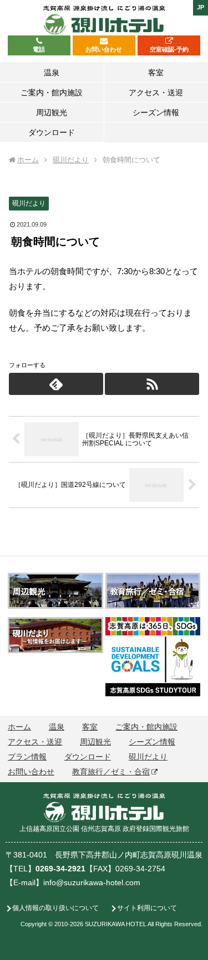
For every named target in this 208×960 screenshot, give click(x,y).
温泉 (56, 726)
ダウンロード (87, 756)
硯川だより (28, 203)
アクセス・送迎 (35, 741)
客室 (90, 726)
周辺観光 (95, 741)
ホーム (19, 726)
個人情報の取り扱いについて (55, 908)
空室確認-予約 (169, 49)
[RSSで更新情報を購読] (152, 384)
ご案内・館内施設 (146, 726)
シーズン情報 (152, 741)
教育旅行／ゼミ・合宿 (111, 771)
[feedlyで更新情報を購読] (56, 384)
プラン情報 (27, 756)
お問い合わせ (103, 49)
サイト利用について (147, 908)
